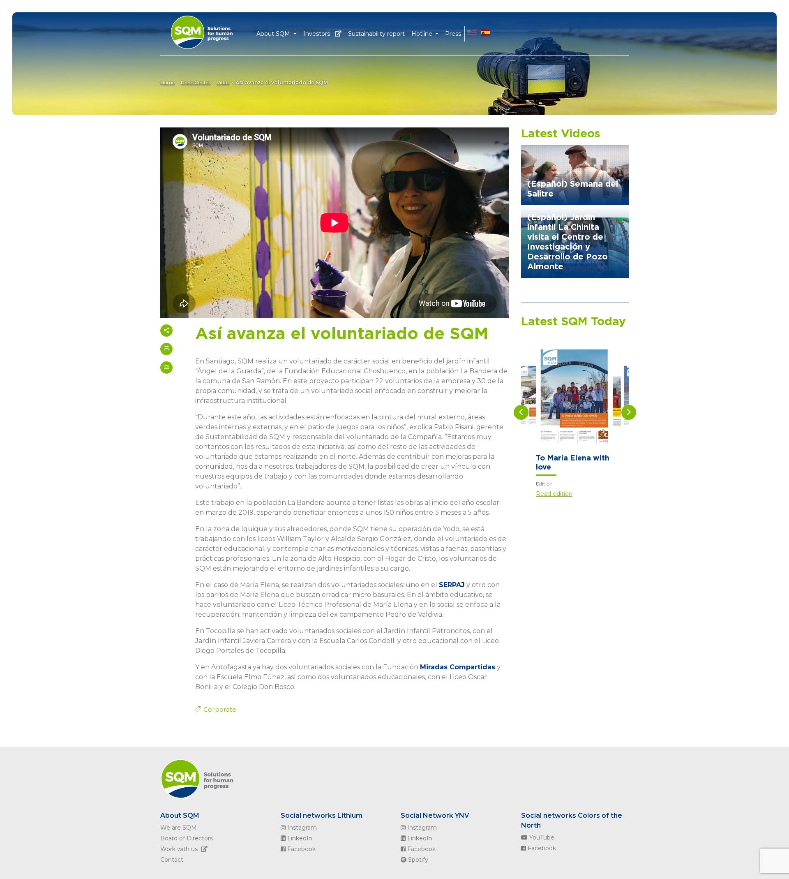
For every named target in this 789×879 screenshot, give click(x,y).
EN (472, 34)
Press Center (195, 82)
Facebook (301, 849)
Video (223, 82)
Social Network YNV (435, 815)
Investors (317, 33)
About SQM (179, 815)
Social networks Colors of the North (571, 820)
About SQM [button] (274, 33)
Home (167, 82)
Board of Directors (186, 838)
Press (453, 33)
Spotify (417, 859)
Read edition (554, 493)
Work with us (179, 849)
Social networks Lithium (321, 815)
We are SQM (178, 827)
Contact (171, 859)
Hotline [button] (422, 33)
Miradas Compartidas (457, 667)
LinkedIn (299, 838)
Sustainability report (376, 33)
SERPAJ (452, 585)
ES (485, 34)
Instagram (301, 827)
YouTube (541, 837)
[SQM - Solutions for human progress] (212, 30)
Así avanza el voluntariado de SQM (281, 82)
